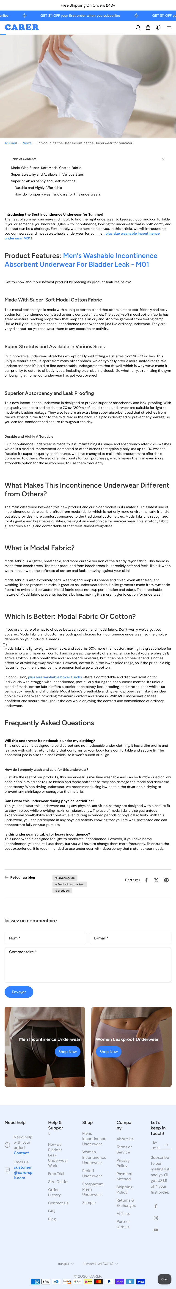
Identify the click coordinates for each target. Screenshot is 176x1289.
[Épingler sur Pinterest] (166, 880)
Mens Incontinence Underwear (92, 1139)
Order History (54, 1192)
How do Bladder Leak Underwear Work (58, 1155)
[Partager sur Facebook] (146, 880)
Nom (14, 938)
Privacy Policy (123, 1163)
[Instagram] (156, 1218)
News (27, 143)
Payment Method (125, 1176)
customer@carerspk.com (23, 1172)
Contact (21, 1153)
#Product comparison (69, 884)
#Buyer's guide (65, 878)
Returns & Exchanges (126, 1203)
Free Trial (56, 1173)
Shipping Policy (124, 1189)
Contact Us (58, 1203)
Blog (52, 1219)
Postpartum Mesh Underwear (92, 1189)
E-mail (101, 938)
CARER (95, 1276)
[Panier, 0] (148, 27)
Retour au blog (22, 877)
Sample (89, 1202)
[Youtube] (156, 1230)
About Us (125, 1139)
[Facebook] (156, 1206)
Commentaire (23, 951)
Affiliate (123, 1213)
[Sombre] (158, 27)
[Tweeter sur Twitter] (156, 880)
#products (62, 891)
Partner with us (123, 1224)
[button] (169, 27)
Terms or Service (124, 1150)
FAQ (51, 1211)
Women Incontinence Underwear (92, 1157)
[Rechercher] (138, 27)
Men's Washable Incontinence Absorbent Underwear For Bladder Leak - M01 (81, 260)
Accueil (11, 143)
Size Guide (57, 1181)
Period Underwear (92, 1173)
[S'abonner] (165, 1145)
